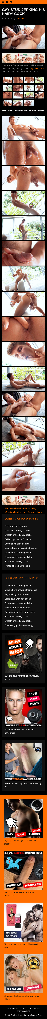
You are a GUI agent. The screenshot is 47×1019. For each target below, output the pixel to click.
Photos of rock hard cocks (17, 566)
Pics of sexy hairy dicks (16, 561)
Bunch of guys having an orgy (19, 625)
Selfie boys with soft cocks (18, 539)
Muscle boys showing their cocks (21, 548)
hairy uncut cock (36, 68)
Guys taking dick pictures (17, 544)
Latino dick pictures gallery (18, 552)
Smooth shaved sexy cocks (18, 535)
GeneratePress (36, 1015)
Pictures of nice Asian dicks (18, 557)
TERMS (28, 1009)
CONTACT (26, 1011)
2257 (19, 1011)
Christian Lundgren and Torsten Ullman (23, 512)
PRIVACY (36, 1009)
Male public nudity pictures (18, 530)
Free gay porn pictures (16, 526)
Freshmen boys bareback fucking (20, 508)
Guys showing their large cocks (20, 612)
